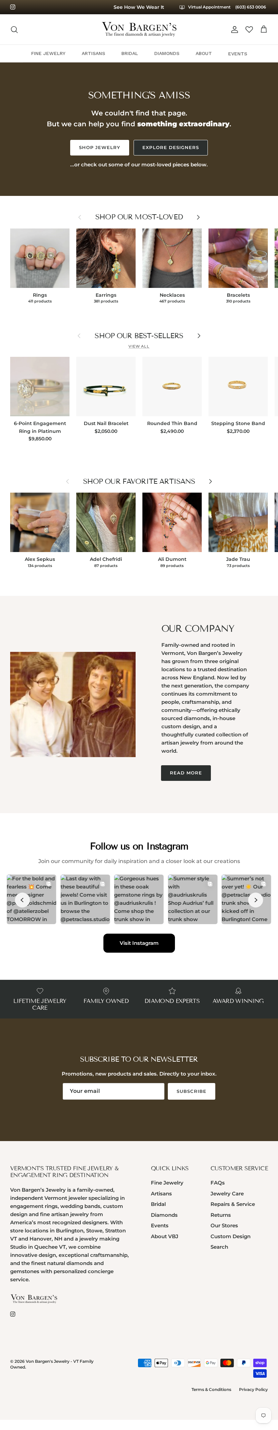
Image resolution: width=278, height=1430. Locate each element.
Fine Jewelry (167, 1182)
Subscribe (191, 1091)
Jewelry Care (227, 1193)
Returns (221, 1215)
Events (159, 1225)
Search (219, 1247)
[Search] (14, 29)
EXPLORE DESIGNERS (170, 147)
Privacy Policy (253, 1389)
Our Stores (224, 1225)
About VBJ (164, 1236)
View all (139, 346)
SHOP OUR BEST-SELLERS (139, 336)
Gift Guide (139, 7)
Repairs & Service (233, 1204)
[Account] (233, 29)
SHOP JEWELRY (99, 147)
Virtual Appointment (209, 7)
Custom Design (231, 1236)
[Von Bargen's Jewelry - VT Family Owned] (139, 29)
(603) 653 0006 (250, 7)
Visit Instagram (139, 943)
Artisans (161, 1193)
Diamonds (164, 1215)
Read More (186, 772)
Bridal (158, 1204)
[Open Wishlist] (249, 29)
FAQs (218, 1182)
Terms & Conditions (211, 1389)
